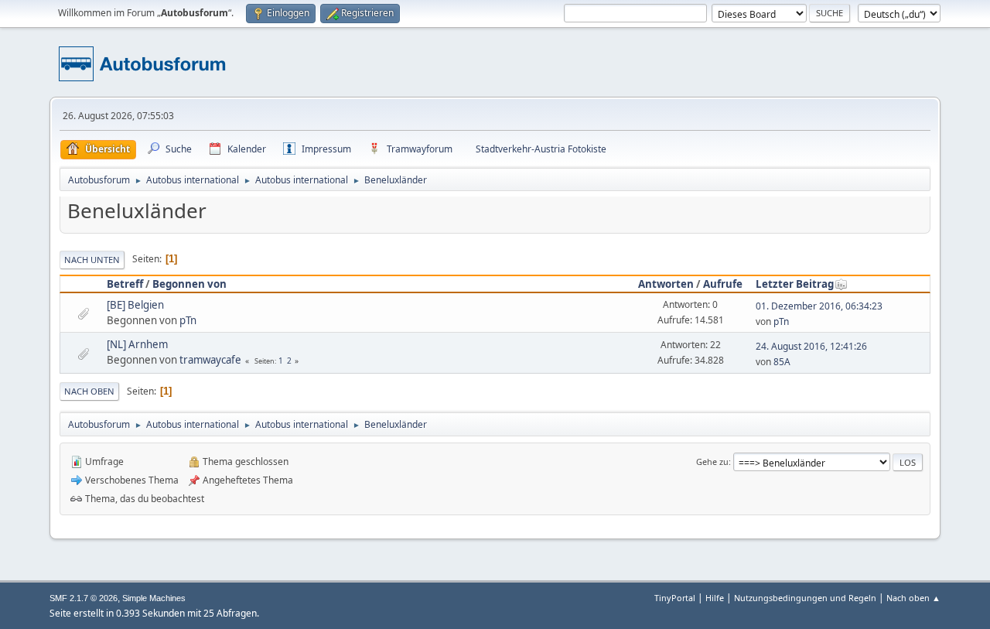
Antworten (666, 284)
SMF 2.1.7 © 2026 (84, 598)
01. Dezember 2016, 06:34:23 (819, 306)
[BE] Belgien (135, 305)
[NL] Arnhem (137, 344)
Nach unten (92, 259)
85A (781, 361)
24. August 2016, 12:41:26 (811, 346)
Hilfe (714, 597)
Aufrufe (722, 284)
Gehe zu (712, 461)
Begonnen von (189, 284)
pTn (187, 320)
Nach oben (89, 391)
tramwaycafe (210, 360)
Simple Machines (154, 598)
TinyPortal (674, 597)
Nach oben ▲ (913, 597)
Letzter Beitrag (795, 284)
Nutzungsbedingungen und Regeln (805, 597)
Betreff (125, 284)
